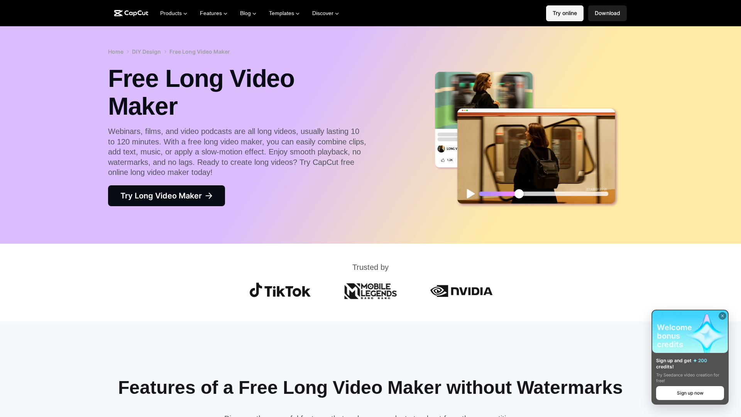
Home (116, 51)
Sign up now (690, 393)
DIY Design (146, 51)
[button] (607, 13)
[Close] (722, 316)
